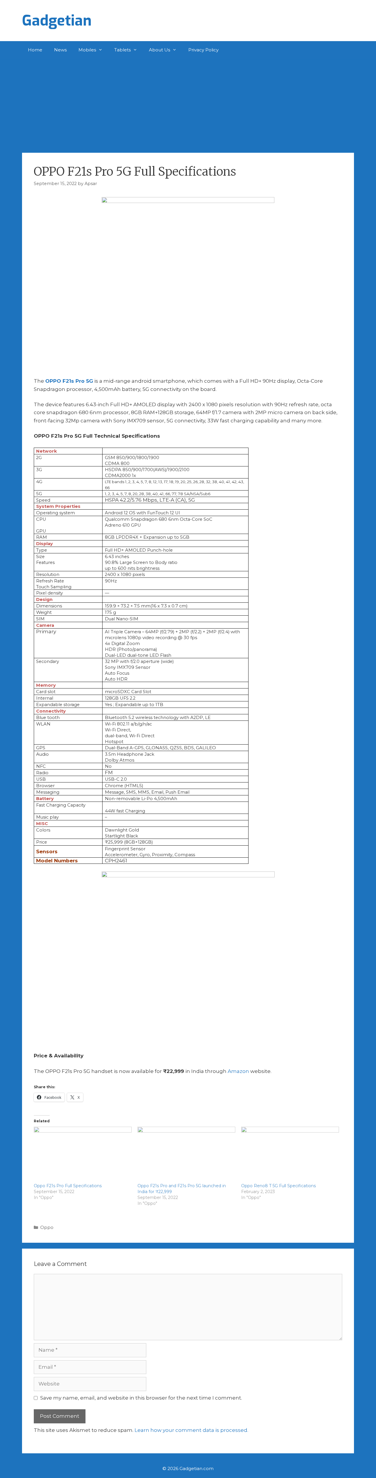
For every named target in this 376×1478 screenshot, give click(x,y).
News (60, 50)
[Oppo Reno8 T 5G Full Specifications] (290, 1155)
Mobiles (87, 50)
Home (35, 50)
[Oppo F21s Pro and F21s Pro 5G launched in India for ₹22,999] (186, 1155)
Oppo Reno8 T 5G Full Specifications (278, 1185)
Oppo (46, 1227)
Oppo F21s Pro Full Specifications (68, 1185)
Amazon (238, 1071)
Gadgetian (57, 20)
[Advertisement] (188, 103)
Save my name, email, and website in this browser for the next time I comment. (141, 1398)
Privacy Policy (203, 50)
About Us (159, 50)
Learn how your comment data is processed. (191, 1430)
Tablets (122, 50)
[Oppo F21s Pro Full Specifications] (83, 1155)
